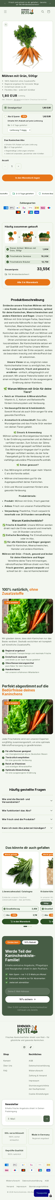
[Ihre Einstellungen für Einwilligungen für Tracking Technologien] (50, 1195)
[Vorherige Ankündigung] (5, 3)
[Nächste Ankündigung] (50, 3)
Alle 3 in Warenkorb (27, 282)
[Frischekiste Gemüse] (31, 233)
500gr (46, 903)
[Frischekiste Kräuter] (48, 233)
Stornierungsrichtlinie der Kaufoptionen (39, 1087)
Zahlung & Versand (38, 1075)
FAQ (5, 1070)
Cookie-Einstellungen (39, 1094)
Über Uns (7, 1065)
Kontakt (7, 1061)
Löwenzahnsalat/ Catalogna (17, 891)
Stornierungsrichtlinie (38, 1186)
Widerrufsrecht (36, 1070)
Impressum (34, 1080)
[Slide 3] (31, 926)
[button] (5, 12)
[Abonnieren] (46, 1119)
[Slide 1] (25, 926)
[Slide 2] (28, 926)
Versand (17, 100)
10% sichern (26, 999)
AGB (31, 1061)
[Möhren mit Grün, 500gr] (15, 233)
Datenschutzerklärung (39, 1065)
